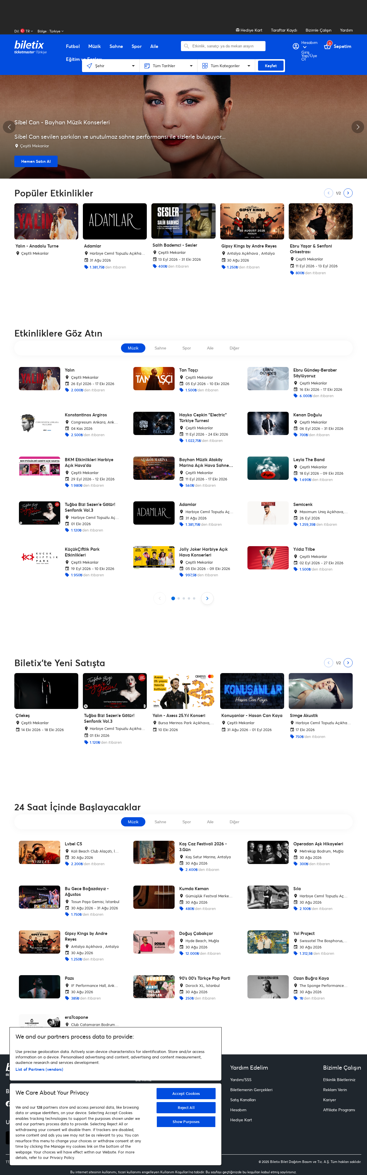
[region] (115, 1096)
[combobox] (227, 46)
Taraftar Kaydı (284, 30)
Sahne (160, 348)
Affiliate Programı (339, 1109)
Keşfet (271, 65)
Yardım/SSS (240, 1079)
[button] (9, 127)
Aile (210, 348)
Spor (186, 348)
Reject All (186, 1107)
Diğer (234, 348)
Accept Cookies (186, 1093)
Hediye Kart (250, 30)
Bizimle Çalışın (318, 30)
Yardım (346, 30)
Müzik (133, 348)
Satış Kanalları (243, 1099)
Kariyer (329, 1099)
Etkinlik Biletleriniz (339, 1079)
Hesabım (238, 1109)
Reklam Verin (335, 1089)
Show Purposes (186, 1121)
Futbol (73, 46)
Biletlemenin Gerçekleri (251, 1089)
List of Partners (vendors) (39, 1069)
